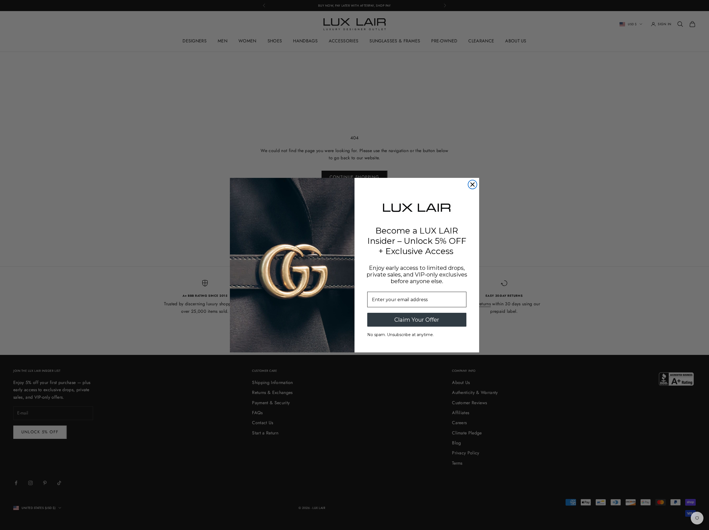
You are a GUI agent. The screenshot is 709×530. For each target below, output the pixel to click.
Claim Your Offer (416, 319)
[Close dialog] (472, 184)
